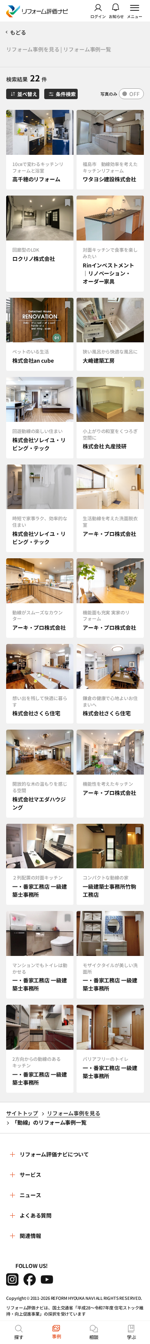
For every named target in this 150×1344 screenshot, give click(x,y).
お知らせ (116, 15)
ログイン (98, 15)
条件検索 (65, 94)
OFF (134, 94)
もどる (18, 32)
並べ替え (27, 94)
